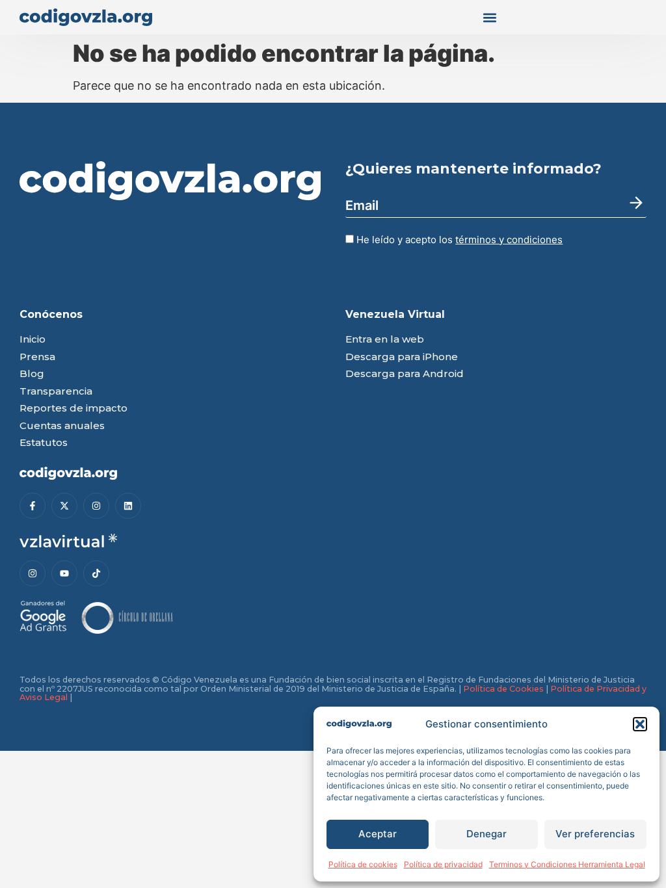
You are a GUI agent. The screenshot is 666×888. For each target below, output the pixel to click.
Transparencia (56, 391)
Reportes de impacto (73, 408)
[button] (639, 724)
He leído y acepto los (458, 239)
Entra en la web (384, 339)
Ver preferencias (595, 834)
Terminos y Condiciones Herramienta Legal (567, 864)
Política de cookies (362, 864)
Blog (32, 374)
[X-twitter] (64, 506)
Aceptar (377, 834)
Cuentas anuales (62, 426)
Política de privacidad (443, 864)
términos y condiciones (509, 239)
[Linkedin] (128, 506)
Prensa (37, 357)
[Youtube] (64, 573)
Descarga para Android (404, 374)
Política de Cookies (503, 689)
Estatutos (44, 443)
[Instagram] (96, 506)
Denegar (486, 834)
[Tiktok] (96, 573)
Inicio (33, 339)
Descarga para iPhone (401, 357)
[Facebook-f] (33, 506)
